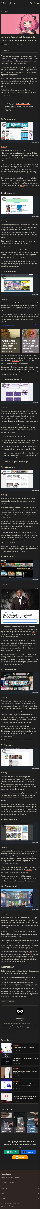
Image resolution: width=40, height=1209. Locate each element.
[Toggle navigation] (38, 2)
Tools (3, 1193)
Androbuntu (10, 3)
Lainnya (3, 1198)
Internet (4, 1001)
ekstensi (26, 305)
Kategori (4, 1188)
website (6, 455)
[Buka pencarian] (31, 2)
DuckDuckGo (5, 934)
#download (11, 1001)
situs (28, 510)
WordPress (15, 169)
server (22, 185)
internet (3, 86)
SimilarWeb (24, 230)
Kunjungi (4, 146)
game (30, 952)
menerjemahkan (6, 795)
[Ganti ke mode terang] (34, 2)
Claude (21, 1157)
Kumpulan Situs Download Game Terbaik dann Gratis (19, 106)
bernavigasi (29, 740)
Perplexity (30, 1152)
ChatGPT (13, 1152)
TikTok (4, 1182)
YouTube (11, 1182)
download (15, 360)
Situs (33, 632)
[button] (20, 50)
